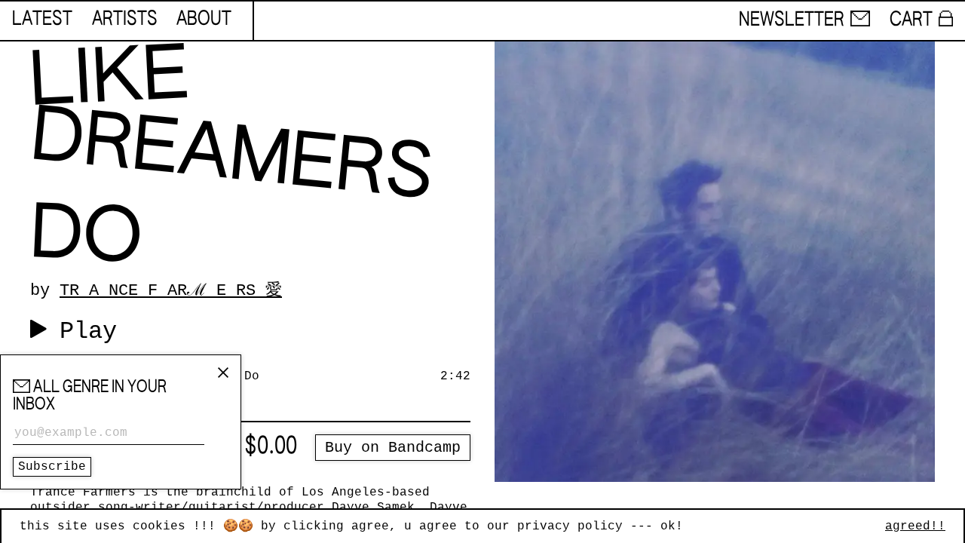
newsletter (791, 20)
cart (911, 20)
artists (125, 19)
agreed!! (915, 526)
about (203, 19)
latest (42, 19)
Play (88, 331)
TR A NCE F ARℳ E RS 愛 (171, 290)
